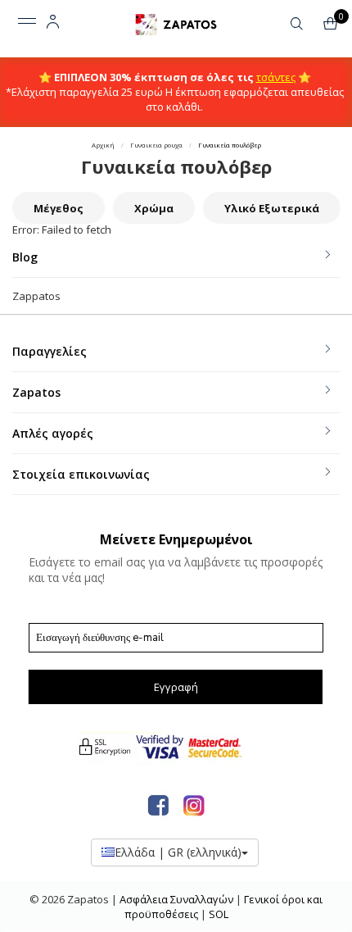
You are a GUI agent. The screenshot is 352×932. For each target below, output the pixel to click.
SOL (218, 914)
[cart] (332, 25)
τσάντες (276, 77)
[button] (297, 22)
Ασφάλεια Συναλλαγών (178, 899)
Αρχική (103, 144)
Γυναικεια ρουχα (156, 144)
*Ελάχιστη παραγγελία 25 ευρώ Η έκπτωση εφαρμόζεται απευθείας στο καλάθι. (175, 99)
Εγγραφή (176, 687)
